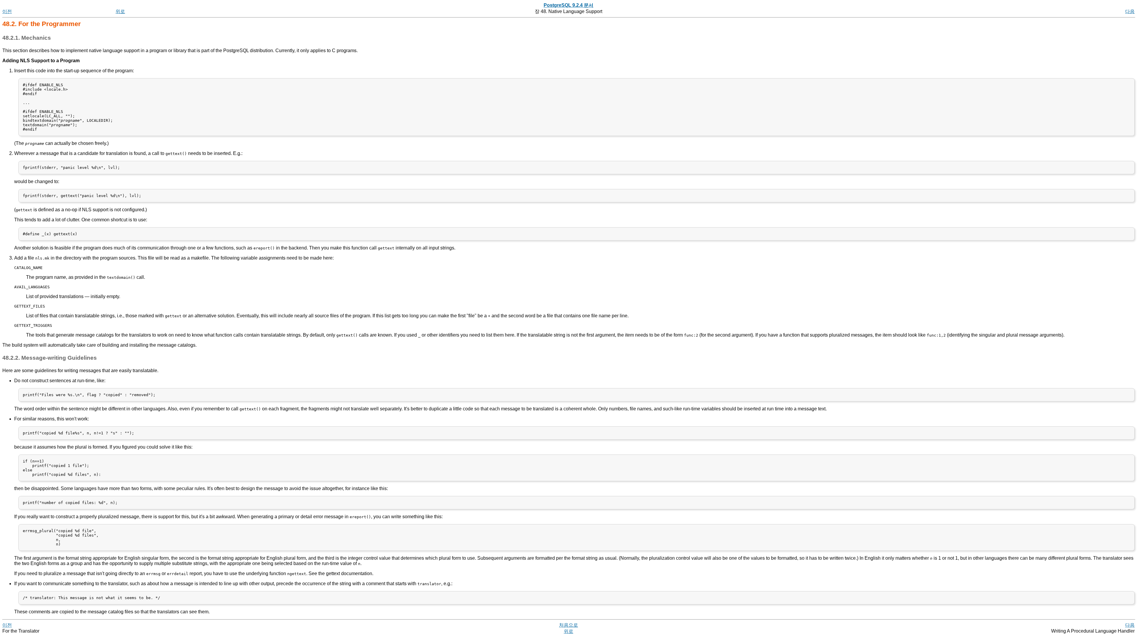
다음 (1130, 11)
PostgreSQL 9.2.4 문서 (568, 5)
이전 (7, 11)
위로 (120, 11)
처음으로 (568, 625)
